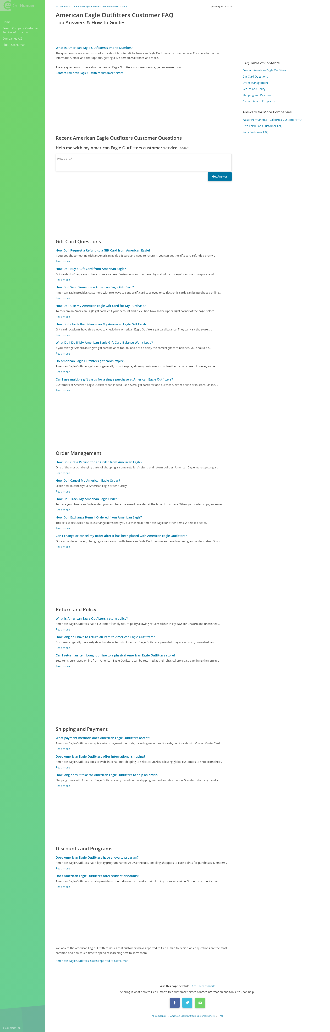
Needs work (207, 986)
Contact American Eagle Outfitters (265, 70)
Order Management (255, 83)
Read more (63, 261)
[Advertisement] (144, 105)
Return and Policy (254, 89)
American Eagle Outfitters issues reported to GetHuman (92, 961)
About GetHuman (14, 45)
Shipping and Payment (257, 95)
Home (6, 22)
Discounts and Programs (259, 101)
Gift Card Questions (255, 76)
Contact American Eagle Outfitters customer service (89, 73)
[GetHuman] (17, 5)
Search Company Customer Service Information (20, 30)
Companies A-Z (12, 38)
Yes (194, 986)
